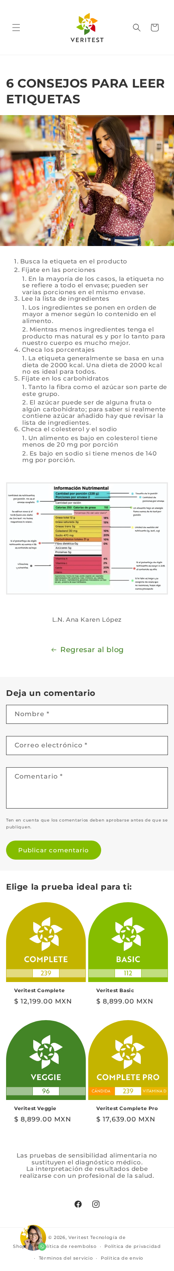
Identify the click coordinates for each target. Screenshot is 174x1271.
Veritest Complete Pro (127, 1108)
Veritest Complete (39, 990)
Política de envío (122, 1258)
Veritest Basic (115, 990)
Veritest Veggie (35, 1108)
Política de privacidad (132, 1246)
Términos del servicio (66, 1258)
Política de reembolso (68, 1246)
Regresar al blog (92, 649)
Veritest (78, 1237)
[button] (16, 27)
